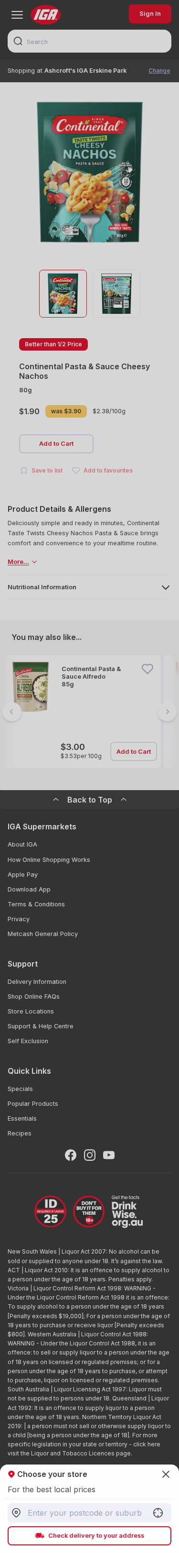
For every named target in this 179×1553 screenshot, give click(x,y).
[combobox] (89, 1512)
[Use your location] (158, 1512)
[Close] (89, 776)
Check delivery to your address (96, 1535)
